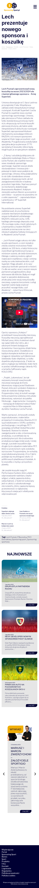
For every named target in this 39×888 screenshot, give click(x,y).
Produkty (6, 861)
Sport (4, 859)
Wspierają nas (7, 849)
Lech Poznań (11, 537)
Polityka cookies (8, 875)
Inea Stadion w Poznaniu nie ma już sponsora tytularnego (27, 513)
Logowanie (6, 868)
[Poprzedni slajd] (4, 774)
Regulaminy (7, 871)
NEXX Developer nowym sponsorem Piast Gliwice (19, 637)
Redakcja (9, 47)
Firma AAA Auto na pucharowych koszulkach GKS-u (15, 687)
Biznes (4, 856)
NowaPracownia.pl (29, 882)
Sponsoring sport (19, 539)
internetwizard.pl (23, 884)
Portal (4, 852)
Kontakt (5, 866)
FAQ (4, 864)
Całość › (31, 605)
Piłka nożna (22, 537)
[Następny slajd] (35, 774)
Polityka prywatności (10, 873)
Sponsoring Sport (9, 854)
